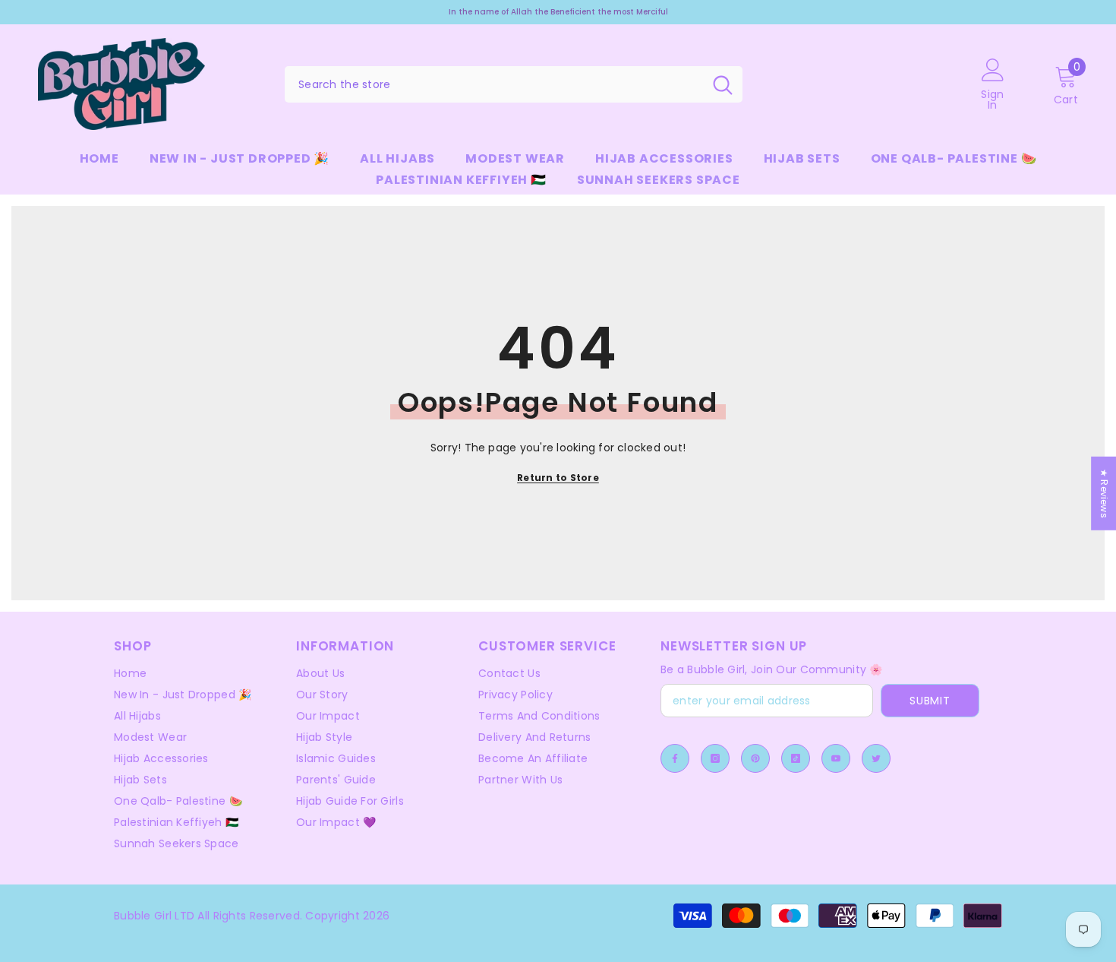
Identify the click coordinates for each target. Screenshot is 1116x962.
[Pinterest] (755, 758)
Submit (930, 700)
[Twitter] (876, 758)
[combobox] (494, 84)
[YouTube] (835, 758)
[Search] (513, 84)
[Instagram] (715, 758)
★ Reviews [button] (1104, 493)
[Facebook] (674, 758)
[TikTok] (795, 758)
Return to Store (558, 477)
